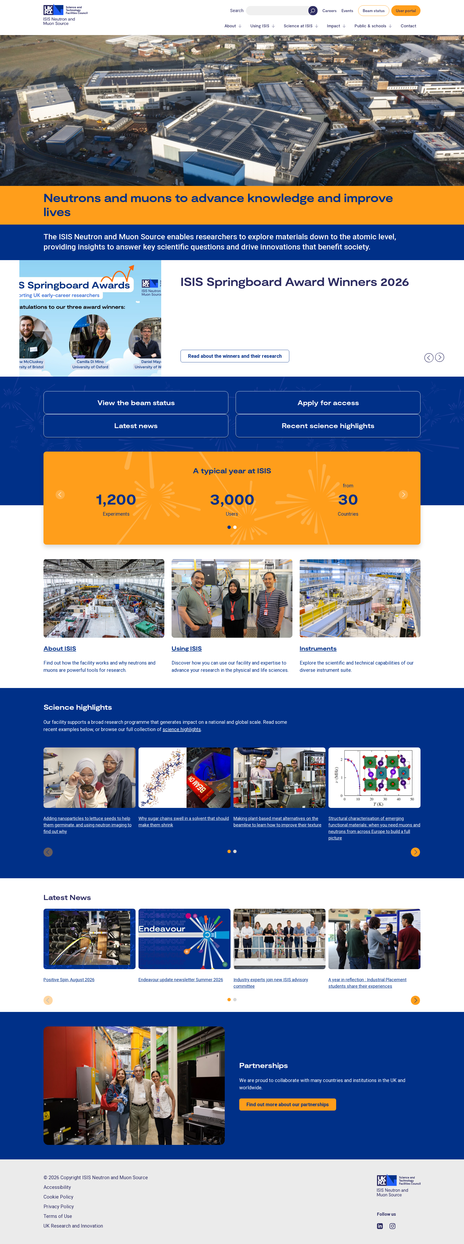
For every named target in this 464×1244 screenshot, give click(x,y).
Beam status (374, 10)
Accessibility (57, 1187)
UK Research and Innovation (73, 1226)
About (230, 26)
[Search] (313, 10)
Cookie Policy (58, 1197)
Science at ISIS (298, 26)
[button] (229, 527)
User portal (406, 10)
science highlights (182, 729)
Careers (329, 10)
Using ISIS (259, 26)
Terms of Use (58, 1216)
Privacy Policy (59, 1206)
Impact (333, 26)
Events (347, 10)
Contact (408, 26)
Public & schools (370, 26)
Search (237, 10)
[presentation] (429, 357)
